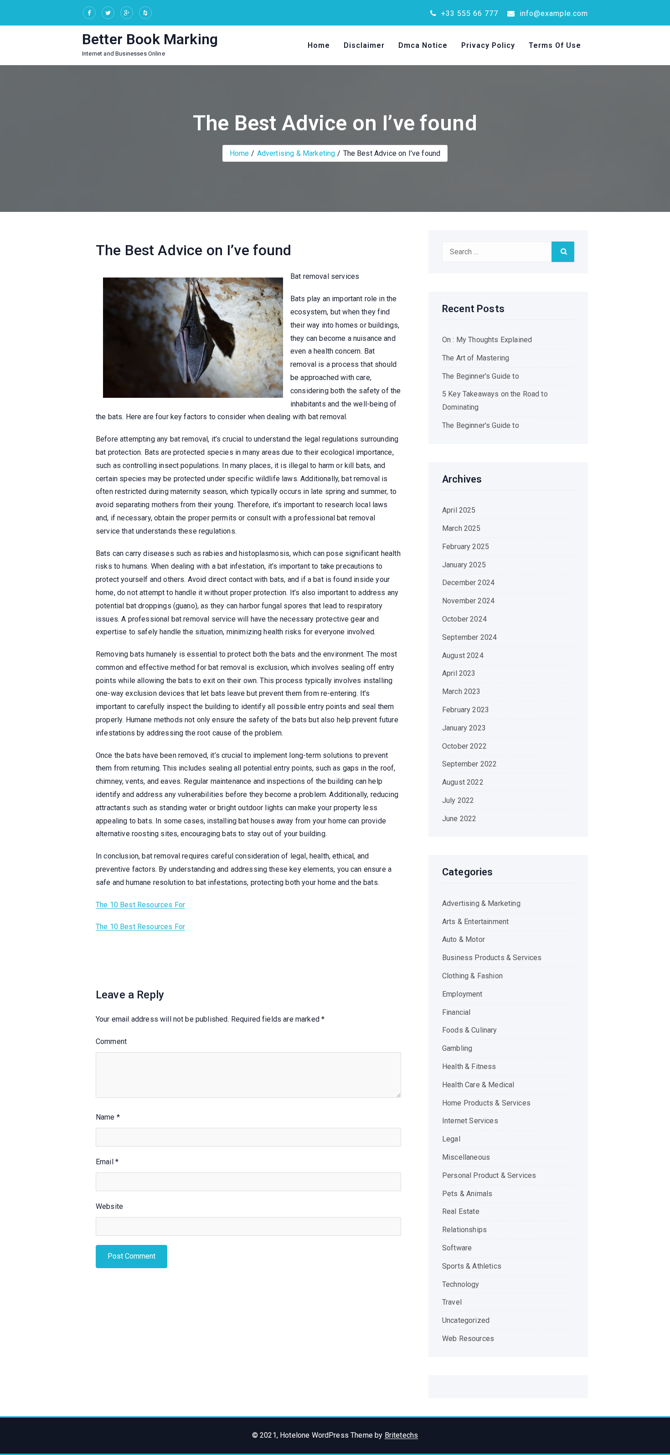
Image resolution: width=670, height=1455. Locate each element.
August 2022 (463, 782)
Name (108, 1117)
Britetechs (401, 1435)
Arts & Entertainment (475, 921)
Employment (462, 994)
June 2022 (459, 818)
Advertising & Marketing (296, 153)
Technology (460, 1284)
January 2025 (464, 564)
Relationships (464, 1229)
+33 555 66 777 (468, 13)
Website (109, 1206)
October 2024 (464, 619)
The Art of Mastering (475, 358)
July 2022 (458, 800)
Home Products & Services (486, 1103)
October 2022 (464, 746)
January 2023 (464, 728)
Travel (452, 1302)
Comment (111, 1041)
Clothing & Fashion (472, 976)
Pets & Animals (467, 1193)
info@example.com (552, 13)
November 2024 (468, 600)
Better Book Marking (150, 39)
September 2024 (469, 637)
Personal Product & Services (489, 1175)
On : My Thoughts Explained (487, 339)
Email (107, 1161)
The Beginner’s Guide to (480, 376)
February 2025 (465, 546)
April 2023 (459, 673)
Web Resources (468, 1338)
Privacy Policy (488, 45)
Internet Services (470, 1120)
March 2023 (461, 691)
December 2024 (468, 582)
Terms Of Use (555, 45)
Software (457, 1248)
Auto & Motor (463, 939)
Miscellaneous (466, 1157)
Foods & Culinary (469, 1030)
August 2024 (463, 655)
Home (319, 45)
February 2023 (465, 709)
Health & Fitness (469, 1066)
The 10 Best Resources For (140, 904)
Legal (451, 1139)
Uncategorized (466, 1320)
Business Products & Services (491, 957)
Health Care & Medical (478, 1084)
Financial (456, 1012)
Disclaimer (364, 45)
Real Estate (460, 1211)
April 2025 (459, 510)
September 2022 (469, 764)
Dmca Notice (423, 45)
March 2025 (461, 528)
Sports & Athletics (471, 1266)
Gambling (457, 1048)
